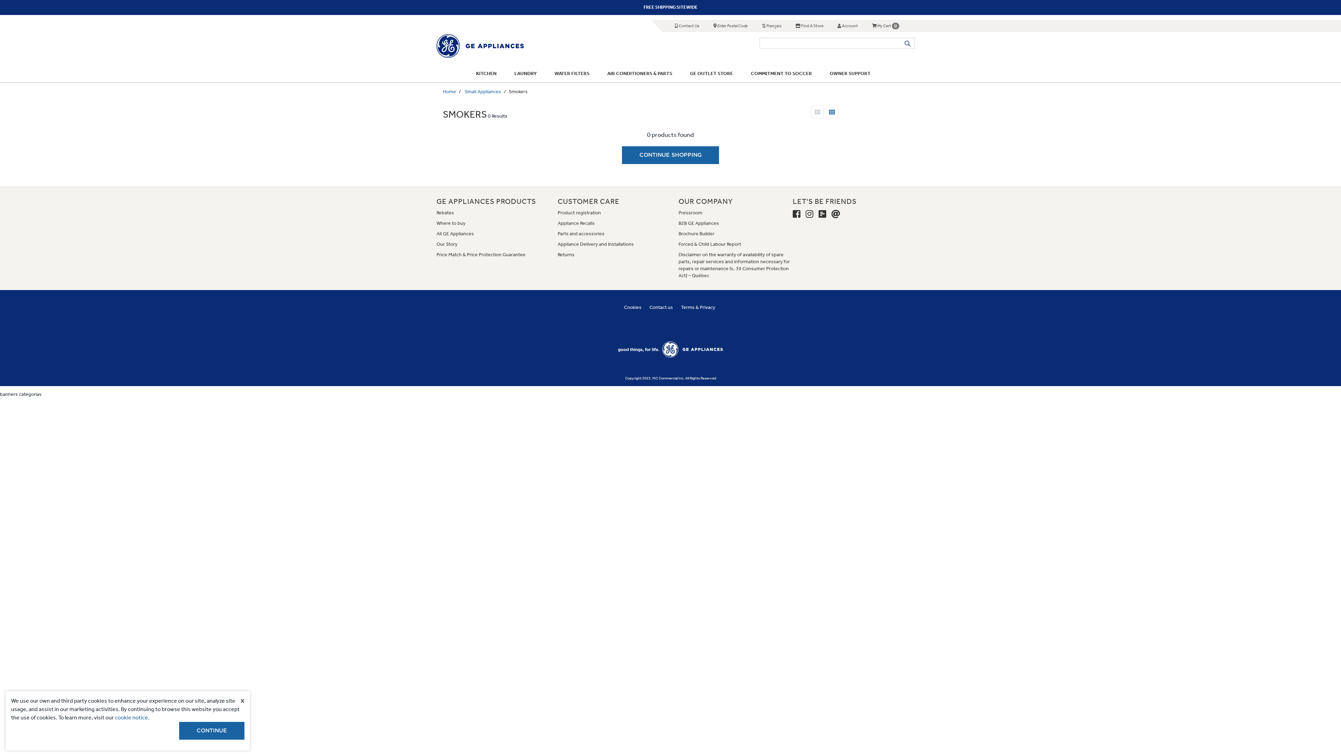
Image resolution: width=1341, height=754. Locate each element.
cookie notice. (132, 717)
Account (849, 25)
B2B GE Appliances (699, 223)
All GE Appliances (455, 234)
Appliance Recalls (576, 223)
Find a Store (811, 25)
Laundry (525, 73)
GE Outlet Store (711, 73)
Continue (212, 730)
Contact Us (688, 25)
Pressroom (690, 213)
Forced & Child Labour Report (710, 244)
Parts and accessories (581, 234)
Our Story (447, 244)
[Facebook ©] (796, 214)
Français (774, 25)
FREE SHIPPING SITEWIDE (671, 7)
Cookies (633, 307)
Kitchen (486, 73)
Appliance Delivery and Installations (596, 244)
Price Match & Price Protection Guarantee (481, 255)
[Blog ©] (822, 214)
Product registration (579, 213)
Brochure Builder (697, 234)
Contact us (661, 307)
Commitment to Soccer (781, 73)
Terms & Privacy (698, 307)
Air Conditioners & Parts (639, 73)
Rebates (445, 213)
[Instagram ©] (809, 214)
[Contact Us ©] (835, 214)
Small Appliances (483, 92)
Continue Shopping (670, 155)
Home (449, 92)
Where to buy (451, 223)
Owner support (850, 73)
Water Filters (572, 73)
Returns (566, 255)
